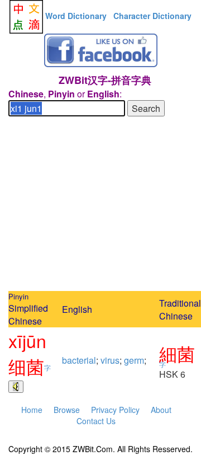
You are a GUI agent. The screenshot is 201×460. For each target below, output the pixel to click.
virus (109, 360)
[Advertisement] (100, 205)
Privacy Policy (115, 409)
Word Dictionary (76, 15)
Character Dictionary (152, 15)
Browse (67, 409)
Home (31, 409)
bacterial (79, 360)
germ (134, 360)
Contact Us (96, 420)
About (161, 409)
